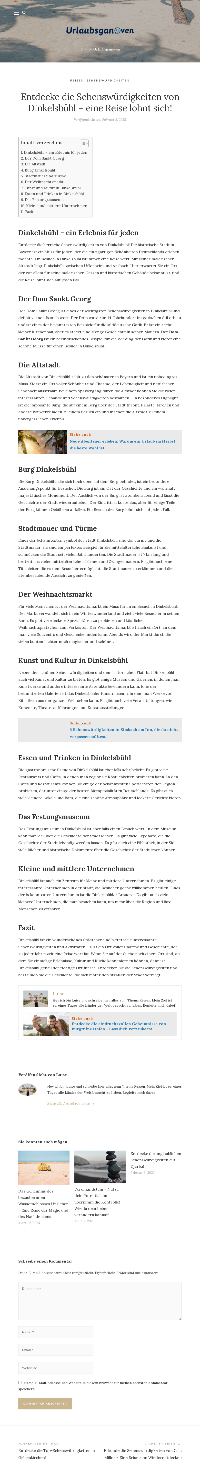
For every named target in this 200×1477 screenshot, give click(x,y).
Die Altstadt (35, 164)
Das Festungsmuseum (44, 199)
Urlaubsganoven (106, 49)
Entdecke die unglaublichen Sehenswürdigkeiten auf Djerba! (155, 1160)
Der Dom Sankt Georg (44, 158)
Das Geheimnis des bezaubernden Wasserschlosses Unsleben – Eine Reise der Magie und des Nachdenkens (43, 1204)
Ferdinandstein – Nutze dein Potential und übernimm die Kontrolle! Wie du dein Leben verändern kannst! (97, 1202)
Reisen (77, 80)
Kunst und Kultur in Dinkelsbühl (52, 188)
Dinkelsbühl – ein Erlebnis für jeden (55, 152)
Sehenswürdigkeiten (108, 80)
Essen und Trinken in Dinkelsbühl (54, 194)
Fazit (29, 211)
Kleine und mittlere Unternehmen (56, 205)
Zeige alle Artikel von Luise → (70, 1103)
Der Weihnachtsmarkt (44, 182)
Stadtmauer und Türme (45, 176)
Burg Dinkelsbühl (40, 170)
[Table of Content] (84, 143)
